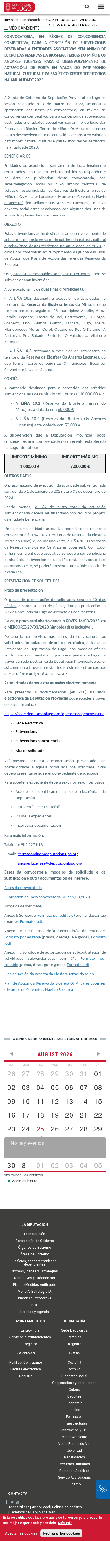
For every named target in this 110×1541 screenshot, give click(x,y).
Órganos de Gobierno (34, 1248)
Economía (74, 1403)
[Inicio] (19, 7)
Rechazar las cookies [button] (61, 1533)
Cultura (74, 1390)
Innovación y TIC (74, 1430)
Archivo (74, 1369)
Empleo (74, 1410)
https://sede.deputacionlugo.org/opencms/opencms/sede (54, 714)
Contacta (17, 1494)
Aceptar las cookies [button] (21, 1533)
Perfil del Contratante (25, 1363)
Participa (74, 1337)
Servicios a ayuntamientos (30, 1337)
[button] (87, 7)
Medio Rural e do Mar (74, 1444)
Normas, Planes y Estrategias (35, 1271)
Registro (30, 1344)
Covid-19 (74, 1363)
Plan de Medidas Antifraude (34, 1285)
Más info (65, 1523)
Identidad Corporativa (34, 1298)
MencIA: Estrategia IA (34, 1292)
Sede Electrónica (74, 1330)
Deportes (74, 1396)
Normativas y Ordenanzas (34, 1278)
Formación (74, 1417)
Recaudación (74, 1457)
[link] (6, 1502)
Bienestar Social (74, 1376)
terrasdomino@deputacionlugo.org (48, 854)
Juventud (74, 1450)
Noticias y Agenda (34, 1312)
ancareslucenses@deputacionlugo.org (50, 863)
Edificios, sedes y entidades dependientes (35, 1262)
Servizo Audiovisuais (74, 1478)
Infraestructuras (74, 1423)
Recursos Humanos (74, 1464)
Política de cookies (67, 1507)
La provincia (30, 1330)
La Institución (34, 1234)
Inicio (8, 20)
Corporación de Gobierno (35, 1241)
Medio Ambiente (74, 1437)
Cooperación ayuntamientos (74, 1383)
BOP (34, 1305)
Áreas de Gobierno (34, 1254)
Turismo (74, 1484)
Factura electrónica (25, 1369)
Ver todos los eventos (23, 1175)
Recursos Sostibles (74, 1471)
